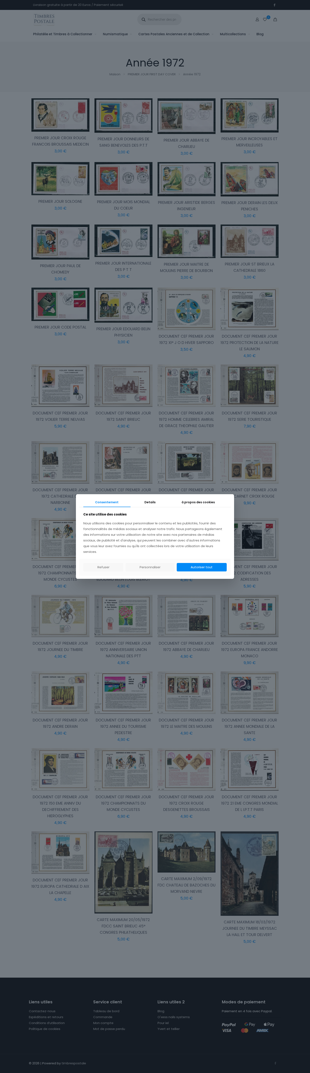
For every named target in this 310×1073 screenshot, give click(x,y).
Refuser (103, 567)
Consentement (107, 502)
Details (150, 502)
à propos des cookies (198, 502)
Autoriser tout (202, 567)
